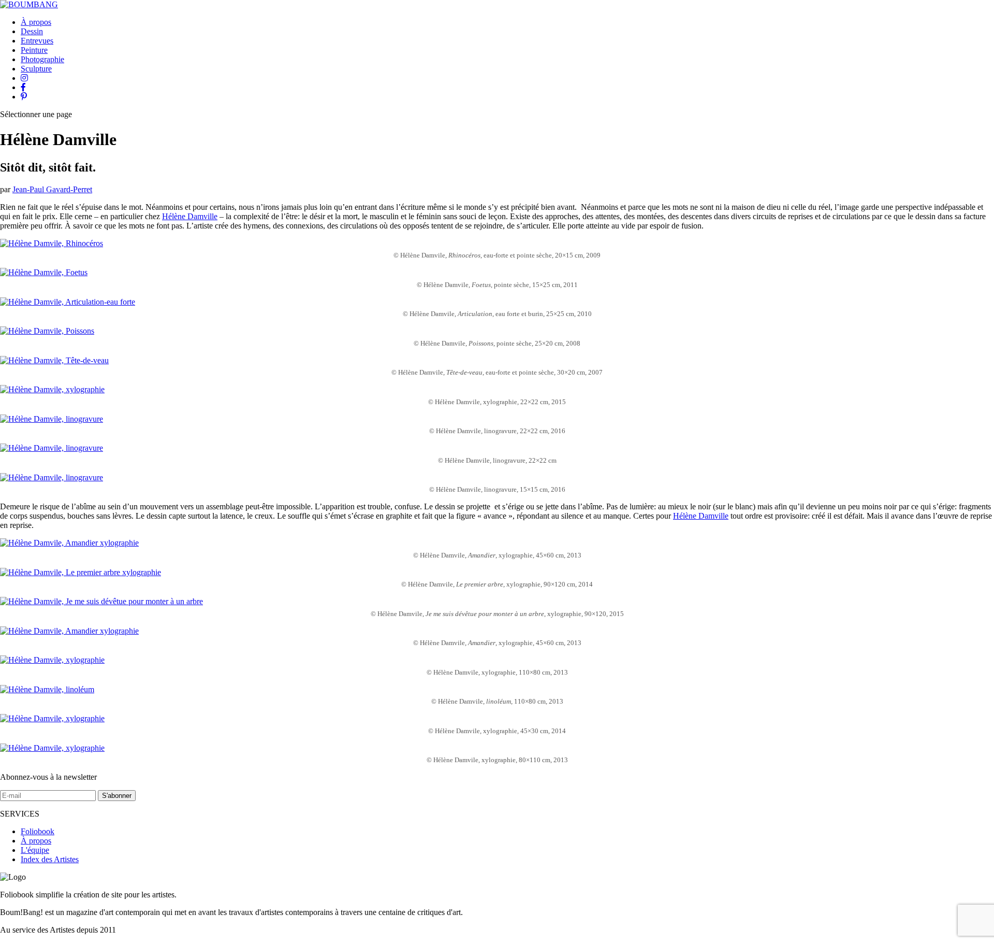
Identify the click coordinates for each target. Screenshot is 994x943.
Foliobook (37, 831)
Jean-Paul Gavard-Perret (52, 189)
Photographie (42, 59)
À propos (36, 22)
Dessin (32, 31)
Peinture (34, 50)
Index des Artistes (50, 859)
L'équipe (35, 850)
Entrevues (37, 40)
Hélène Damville (189, 216)
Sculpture (36, 68)
